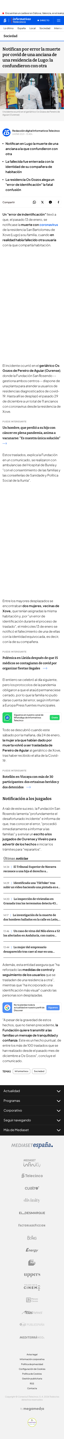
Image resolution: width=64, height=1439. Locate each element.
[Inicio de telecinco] (5, 20)
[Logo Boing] (32, 1237)
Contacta (32, 1388)
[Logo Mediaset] (32, 1147)
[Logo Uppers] (32, 1275)
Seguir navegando (17, 1120)
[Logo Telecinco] (32, 1175)
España (22, 28)
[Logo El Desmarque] (32, 1213)
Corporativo (13, 1110)
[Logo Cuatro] (32, 1188)
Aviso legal (32, 1354)
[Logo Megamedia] (34, 1409)
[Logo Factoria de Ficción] (32, 1225)
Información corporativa (32, 1359)
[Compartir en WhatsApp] (34, 202)
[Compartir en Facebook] (58, 202)
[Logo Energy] (32, 1250)
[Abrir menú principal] (58, 20)
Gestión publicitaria (32, 1378)
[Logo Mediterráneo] (32, 1337)
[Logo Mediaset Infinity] (32, 1163)
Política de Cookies (32, 1373)
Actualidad (12, 1091)
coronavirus (48, 225)
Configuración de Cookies (32, 1369)
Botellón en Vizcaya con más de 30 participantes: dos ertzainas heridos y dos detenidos (30, 782)
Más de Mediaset (16, 1130)
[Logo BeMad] (32, 1262)
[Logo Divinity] (32, 1200)
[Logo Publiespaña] (32, 1324)
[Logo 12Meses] (32, 1300)
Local (33, 28)
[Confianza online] (32, 1426)
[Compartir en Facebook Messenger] (50, 202)
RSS (32, 1383)
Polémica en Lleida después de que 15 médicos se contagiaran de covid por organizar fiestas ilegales (30, 663)
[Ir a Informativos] (21, 20)
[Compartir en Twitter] (42, 202)
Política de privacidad (32, 1364)
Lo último (9, 28)
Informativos (21, 1071)
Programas (12, 1100)
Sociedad (44, 28)
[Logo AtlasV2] (32, 1312)
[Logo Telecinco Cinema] (32, 1287)
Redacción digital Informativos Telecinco (36, 130)
